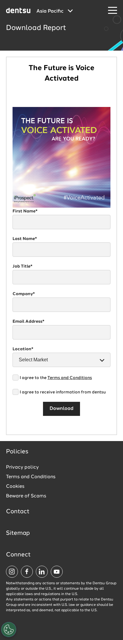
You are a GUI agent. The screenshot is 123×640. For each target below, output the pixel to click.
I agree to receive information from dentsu (63, 392)
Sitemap (18, 533)
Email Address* (28, 321)
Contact (18, 512)
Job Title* (23, 266)
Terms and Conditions (69, 378)
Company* (24, 294)
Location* (23, 349)
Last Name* (25, 239)
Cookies (15, 486)
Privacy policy (22, 467)
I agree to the (56, 378)
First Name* (25, 211)
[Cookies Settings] (8, 629)
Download (61, 408)
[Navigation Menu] (112, 10)
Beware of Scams (26, 496)
